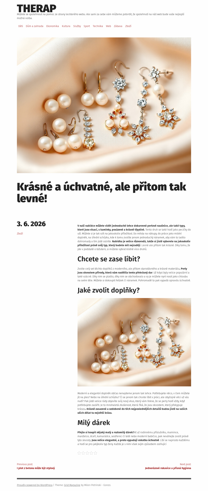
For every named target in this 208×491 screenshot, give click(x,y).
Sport (87, 26)
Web (108, 26)
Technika (98, 26)
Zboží (128, 26)
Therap (36, 8)
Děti (20, 26)
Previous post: (36, 466)
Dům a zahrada (34, 26)
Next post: (168, 466)
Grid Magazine (72, 485)
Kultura (66, 26)
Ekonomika (52, 26)
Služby (77, 26)
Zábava (118, 26)
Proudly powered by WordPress (34, 485)
